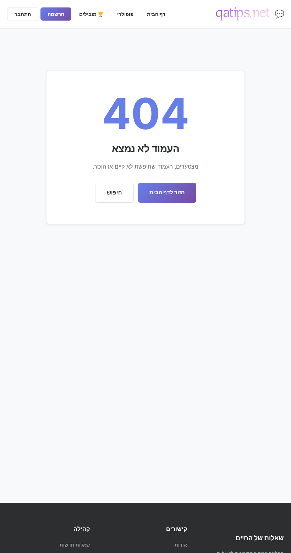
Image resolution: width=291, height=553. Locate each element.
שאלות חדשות (75, 545)
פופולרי (125, 14)
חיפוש (114, 192)
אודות (181, 545)
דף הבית (156, 14)
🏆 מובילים (91, 14)
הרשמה (56, 14)
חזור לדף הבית (167, 192)
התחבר (23, 14)
